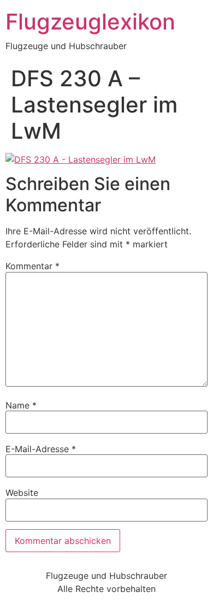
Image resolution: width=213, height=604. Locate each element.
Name (21, 405)
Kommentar (32, 266)
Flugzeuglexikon (90, 21)
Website (21, 492)
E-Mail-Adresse (40, 449)
